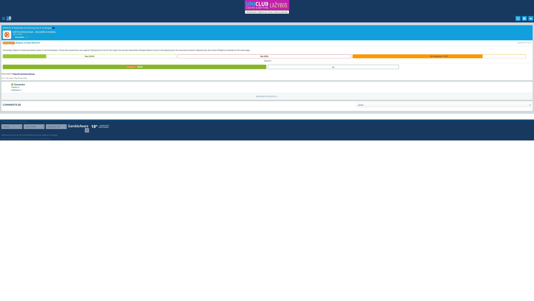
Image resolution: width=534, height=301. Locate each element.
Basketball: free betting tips (26, 28)
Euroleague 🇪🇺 (48, 28)
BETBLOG (7, 28)
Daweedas (19, 84)
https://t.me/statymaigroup (24, 74)
